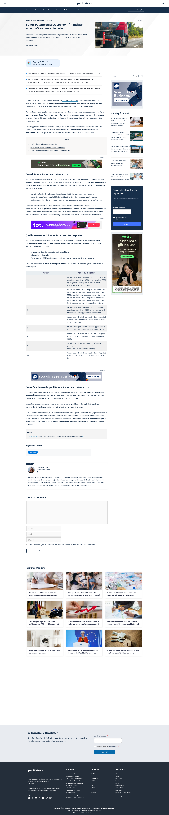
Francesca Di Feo (32, 45)
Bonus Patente (33, 436)
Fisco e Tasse (47, 10)
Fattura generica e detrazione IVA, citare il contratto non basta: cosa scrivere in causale (120, 176)
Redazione (119, 778)
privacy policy (113, 747)
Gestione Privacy (120, 797)
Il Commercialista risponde (73, 795)
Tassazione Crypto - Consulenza (75, 797)
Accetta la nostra (123, 218)
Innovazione (77, 10)
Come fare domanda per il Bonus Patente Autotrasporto (50, 151)
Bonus (28, 20)
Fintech (66, 10)
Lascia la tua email (119, 207)
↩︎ (82, 436)
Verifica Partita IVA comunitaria (74, 783)
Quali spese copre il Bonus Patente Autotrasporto (48, 147)
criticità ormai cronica (70, 100)
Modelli (93, 787)
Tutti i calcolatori (70, 788)
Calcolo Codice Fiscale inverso (74, 778)
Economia (34, 20)
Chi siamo (118, 774)
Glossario (93, 792)
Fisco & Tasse (95, 778)
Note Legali (119, 790)
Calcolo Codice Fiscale (72, 776)
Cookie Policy (119, 788)
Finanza (58, 10)
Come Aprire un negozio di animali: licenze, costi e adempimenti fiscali (118, 163)
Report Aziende (70, 792)
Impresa (29, 10)
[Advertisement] (84, 690)
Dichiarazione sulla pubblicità (124, 792)
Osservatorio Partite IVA (73, 790)
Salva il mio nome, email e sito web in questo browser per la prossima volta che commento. (62, 545)
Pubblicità (118, 781)
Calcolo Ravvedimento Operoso (75, 781)
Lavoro (37, 10)
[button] (6, 3)
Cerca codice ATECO (71, 785)
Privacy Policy (120, 785)
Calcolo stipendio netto (72, 774)
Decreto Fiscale (75, 126)
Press (117, 783)
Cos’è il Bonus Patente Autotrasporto (44, 144)
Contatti (118, 776)
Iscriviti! (127, 224)
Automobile (33, 452)
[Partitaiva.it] (84, 3)
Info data (93, 790)
